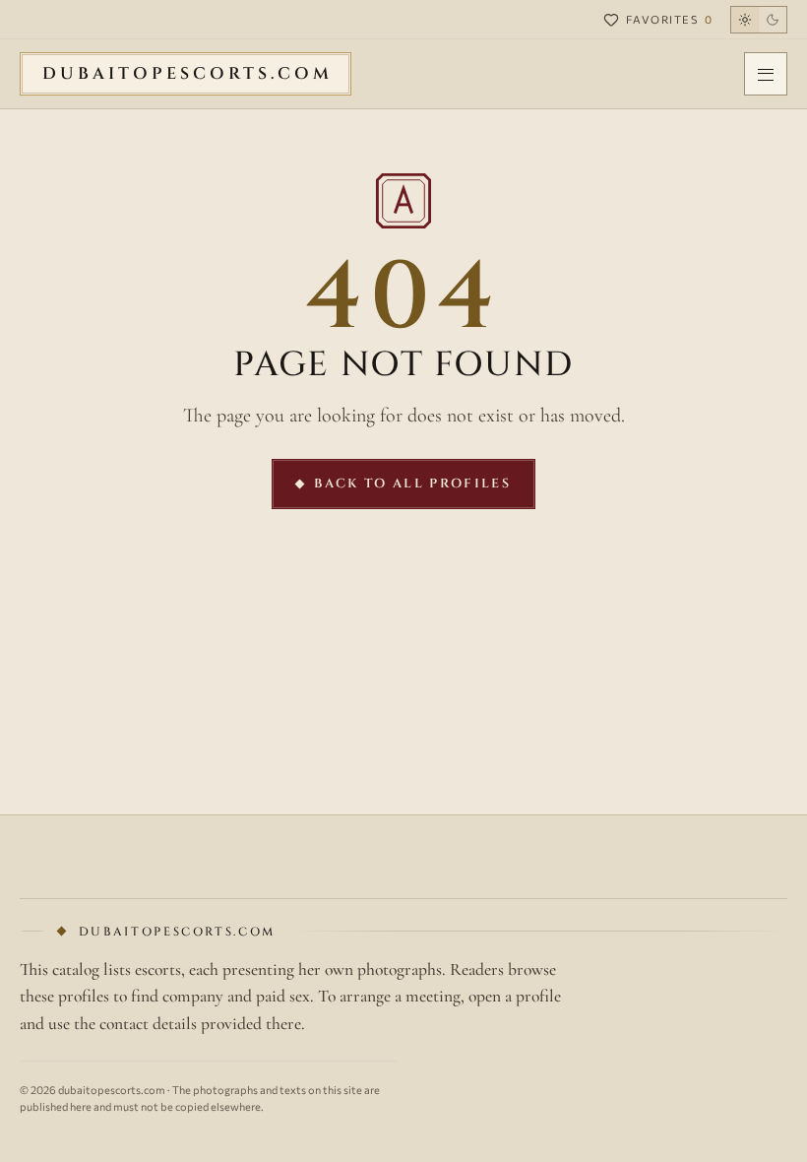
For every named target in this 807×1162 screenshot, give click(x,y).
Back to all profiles (412, 483)
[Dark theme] (758, 19)
